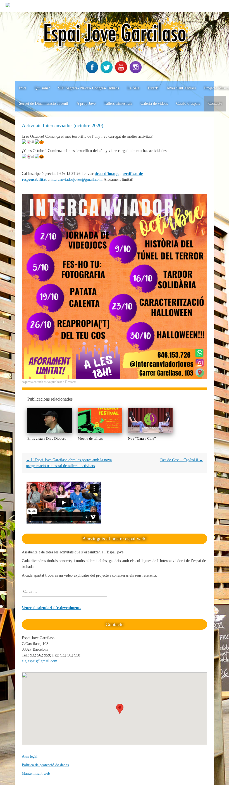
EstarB (153, 88)
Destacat (70, 382)
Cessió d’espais (188, 103)
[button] (120, 708)
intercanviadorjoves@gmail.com (76, 179)
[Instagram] (136, 72)
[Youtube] (121, 72)
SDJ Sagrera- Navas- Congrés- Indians (88, 88)
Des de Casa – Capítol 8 (181, 460)
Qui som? (42, 88)
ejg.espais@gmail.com (39, 661)
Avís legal (29, 756)
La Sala (133, 88)
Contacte (215, 103)
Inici (22, 88)
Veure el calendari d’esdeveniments (51, 608)
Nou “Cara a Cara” (142, 438)
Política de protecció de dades (45, 765)
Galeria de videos (154, 103)
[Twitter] (107, 72)
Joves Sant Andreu (181, 88)
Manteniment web (36, 773)
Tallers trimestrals (118, 103)
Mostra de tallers (90, 438)
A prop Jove (86, 103)
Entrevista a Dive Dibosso (46, 438)
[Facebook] (92, 72)
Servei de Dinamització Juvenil (43, 103)
